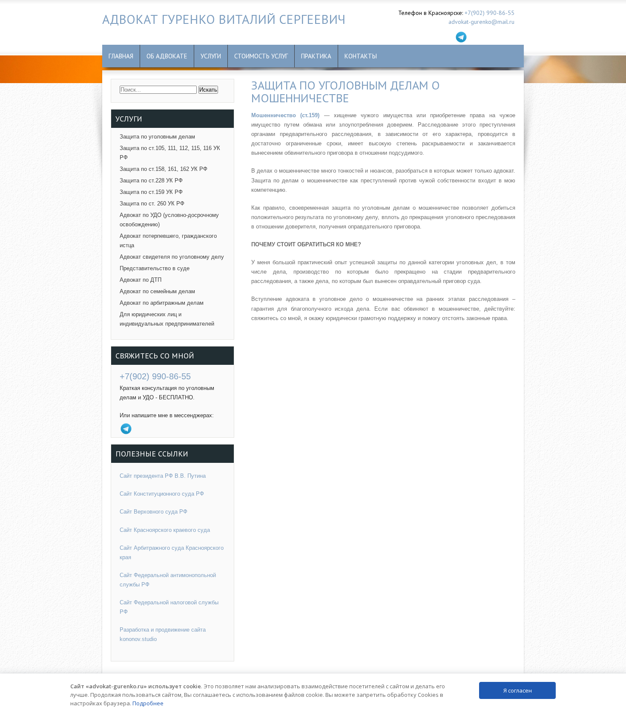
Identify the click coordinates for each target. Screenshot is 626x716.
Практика (316, 56)
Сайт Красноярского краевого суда (165, 530)
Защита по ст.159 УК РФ (151, 192)
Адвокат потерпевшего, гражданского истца (168, 240)
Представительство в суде (155, 268)
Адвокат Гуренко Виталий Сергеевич (223, 19)
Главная (121, 56)
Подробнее (148, 703)
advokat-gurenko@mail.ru (481, 22)
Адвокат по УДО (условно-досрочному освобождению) (169, 220)
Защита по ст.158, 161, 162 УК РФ (163, 169)
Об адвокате (166, 56)
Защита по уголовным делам (157, 136)
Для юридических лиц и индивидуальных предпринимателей (167, 319)
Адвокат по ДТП (140, 280)
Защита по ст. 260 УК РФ (152, 203)
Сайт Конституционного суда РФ (162, 494)
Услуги (211, 56)
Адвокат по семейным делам (157, 291)
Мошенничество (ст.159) (285, 115)
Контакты (361, 56)
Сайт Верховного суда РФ (153, 511)
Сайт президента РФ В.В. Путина (163, 476)
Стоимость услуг (261, 56)
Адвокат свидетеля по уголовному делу (172, 257)
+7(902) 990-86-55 (489, 13)
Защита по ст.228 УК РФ (151, 180)
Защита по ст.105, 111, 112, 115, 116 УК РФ (170, 153)
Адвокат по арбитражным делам (162, 303)
